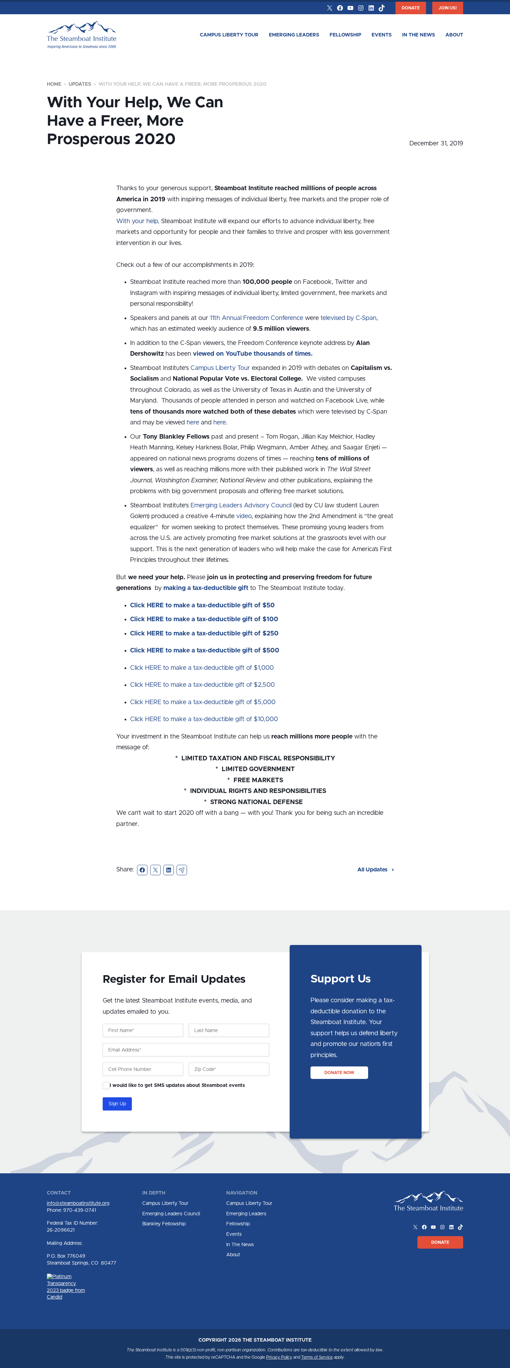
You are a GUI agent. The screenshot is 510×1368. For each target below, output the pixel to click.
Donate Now (339, 1073)
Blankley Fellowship (164, 1224)
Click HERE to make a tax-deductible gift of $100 (204, 619)
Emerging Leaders (294, 35)
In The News (418, 35)
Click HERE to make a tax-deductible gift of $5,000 (202, 702)
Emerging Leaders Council (171, 1213)
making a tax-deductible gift (205, 588)
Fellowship (345, 35)
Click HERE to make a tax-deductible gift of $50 (202, 605)
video (244, 516)
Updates (80, 84)
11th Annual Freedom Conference (256, 318)
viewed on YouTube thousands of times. (253, 354)
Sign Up (117, 1103)
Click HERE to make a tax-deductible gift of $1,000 (202, 668)
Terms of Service (317, 1357)
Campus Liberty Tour (229, 35)
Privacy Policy (279, 1357)
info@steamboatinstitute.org (78, 1203)
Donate (411, 8)
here (193, 423)
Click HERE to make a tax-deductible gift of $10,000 (204, 719)
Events (382, 35)
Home (54, 84)
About (454, 35)
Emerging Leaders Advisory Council (240, 506)
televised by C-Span (348, 318)
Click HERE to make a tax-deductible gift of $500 (204, 651)
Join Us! (448, 8)
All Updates (373, 869)
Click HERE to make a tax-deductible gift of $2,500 (202, 685)
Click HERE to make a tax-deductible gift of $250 (204, 634)
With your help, (137, 221)
